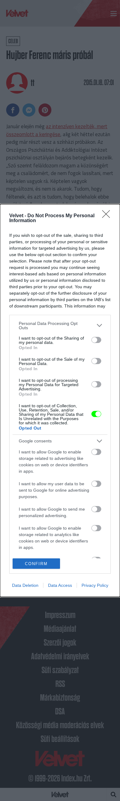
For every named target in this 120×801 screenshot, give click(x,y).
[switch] (96, 340)
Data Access (60, 585)
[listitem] (60, 325)
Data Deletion (25, 585)
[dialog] (60, 400)
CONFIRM (36, 563)
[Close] (108, 216)
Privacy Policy (95, 585)
